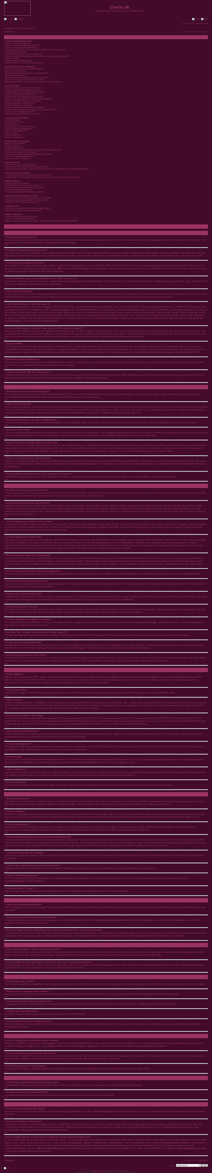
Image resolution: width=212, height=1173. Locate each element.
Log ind (10, 19)
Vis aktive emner (28, 28)
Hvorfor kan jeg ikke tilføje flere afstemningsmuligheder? (28, 99)
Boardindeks (9, 32)
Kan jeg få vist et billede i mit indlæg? (20, 126)
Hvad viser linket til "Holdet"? (17, 158)
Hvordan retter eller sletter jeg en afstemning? (24, 96)
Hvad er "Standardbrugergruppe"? (19, 156)
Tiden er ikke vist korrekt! (15, 71)
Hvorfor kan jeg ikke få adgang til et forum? (23, 101)
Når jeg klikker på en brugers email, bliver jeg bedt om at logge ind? (33, 82)
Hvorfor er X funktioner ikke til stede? (20, 219)
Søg (206, 19)
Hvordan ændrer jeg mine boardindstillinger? (24, 69)
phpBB (95, 1170)
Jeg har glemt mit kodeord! (16, 52)
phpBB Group (80, 1111)
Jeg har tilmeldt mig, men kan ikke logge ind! (23, 54)
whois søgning (160, 1140)
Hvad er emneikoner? (14, 137)
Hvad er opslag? (12, 133)
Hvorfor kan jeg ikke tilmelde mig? (19, 61)
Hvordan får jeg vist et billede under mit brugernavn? (27, 77)
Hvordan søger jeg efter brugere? (19, 190)
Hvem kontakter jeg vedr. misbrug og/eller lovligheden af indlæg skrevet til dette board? (41, 221)
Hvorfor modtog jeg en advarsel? (18, 105)
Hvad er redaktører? (13, 145)
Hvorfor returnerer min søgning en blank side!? (24, 187)
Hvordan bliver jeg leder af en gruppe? (21, 152)
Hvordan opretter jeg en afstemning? (20, 94)
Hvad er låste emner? (14, 135)
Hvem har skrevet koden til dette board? (21, 216)
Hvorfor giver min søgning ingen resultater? (23, 185)
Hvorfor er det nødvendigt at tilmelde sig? (22, 45)
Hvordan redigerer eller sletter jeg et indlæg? (24, 90)
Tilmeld (20, 19)
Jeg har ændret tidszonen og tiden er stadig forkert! (26, 73)
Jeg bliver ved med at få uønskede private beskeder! (27, 167)
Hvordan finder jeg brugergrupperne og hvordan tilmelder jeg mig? (33, 150)
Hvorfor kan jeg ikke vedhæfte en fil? (20, 103)
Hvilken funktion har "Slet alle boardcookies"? (24, 63)
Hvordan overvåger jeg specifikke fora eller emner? (26, 200)
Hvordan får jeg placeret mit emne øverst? (22, 114)
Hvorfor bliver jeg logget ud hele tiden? (21, 47)
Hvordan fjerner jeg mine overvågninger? (22, 202)
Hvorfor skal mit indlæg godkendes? (20, 112)
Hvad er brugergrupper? (15, 148)
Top (6, 245)
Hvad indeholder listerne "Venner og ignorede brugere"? (28, 175)
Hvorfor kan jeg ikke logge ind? (18, 43)
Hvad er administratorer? (15, 143)
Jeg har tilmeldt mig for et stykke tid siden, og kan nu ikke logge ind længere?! (37, 56)
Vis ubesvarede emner (12, 28)
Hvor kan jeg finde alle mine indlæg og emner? (24, 192)
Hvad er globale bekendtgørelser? (19, 129)
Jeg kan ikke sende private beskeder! (20, 164)
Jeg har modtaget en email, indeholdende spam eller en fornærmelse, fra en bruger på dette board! (46, 169)
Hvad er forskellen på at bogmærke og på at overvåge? (28, 198)
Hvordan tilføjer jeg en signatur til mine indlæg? (25, 92)
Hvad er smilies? (12, 124)
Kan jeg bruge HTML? (14, 122)
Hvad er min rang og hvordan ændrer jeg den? (24, 80)
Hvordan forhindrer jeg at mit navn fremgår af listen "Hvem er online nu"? (35, 50)
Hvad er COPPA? (12, 58)
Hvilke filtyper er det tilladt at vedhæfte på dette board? (28, 208)
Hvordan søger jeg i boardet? (17, 183)
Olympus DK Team (99, 1172)
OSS (197, 19)
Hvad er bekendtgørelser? (16, 131)
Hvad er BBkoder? (12, 120)
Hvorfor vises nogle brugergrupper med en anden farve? (28, 154)
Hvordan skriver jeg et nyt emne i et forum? (23, 88)
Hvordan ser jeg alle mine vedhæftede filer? (23, 210)
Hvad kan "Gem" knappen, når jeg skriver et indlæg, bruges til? (31, 109)
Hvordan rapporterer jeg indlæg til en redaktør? (25, 107)
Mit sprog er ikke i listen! (15, 75)
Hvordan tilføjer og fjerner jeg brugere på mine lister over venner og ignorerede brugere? (42, 177)
